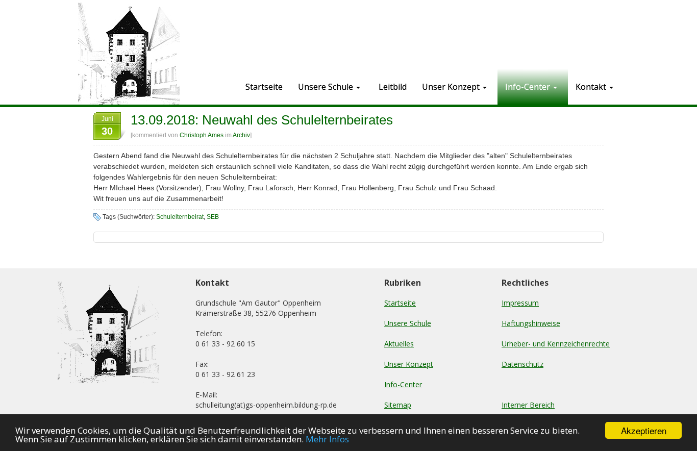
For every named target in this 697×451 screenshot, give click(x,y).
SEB (213, 216)
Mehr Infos (327, 439)
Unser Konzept (408, 364)
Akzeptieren (643, 430)
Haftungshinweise (531, 323)
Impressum (520, 303)
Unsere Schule (407, 323)
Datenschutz (522, 364)
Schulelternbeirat (180, 216)
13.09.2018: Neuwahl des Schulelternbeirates (262, 120)
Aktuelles (399, 343)
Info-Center (403, 384)
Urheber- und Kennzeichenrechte (556, 343)
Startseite (400, 303)
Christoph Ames (201, 135)
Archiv (241, 135)
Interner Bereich (528, 405)
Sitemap (397, 405)
